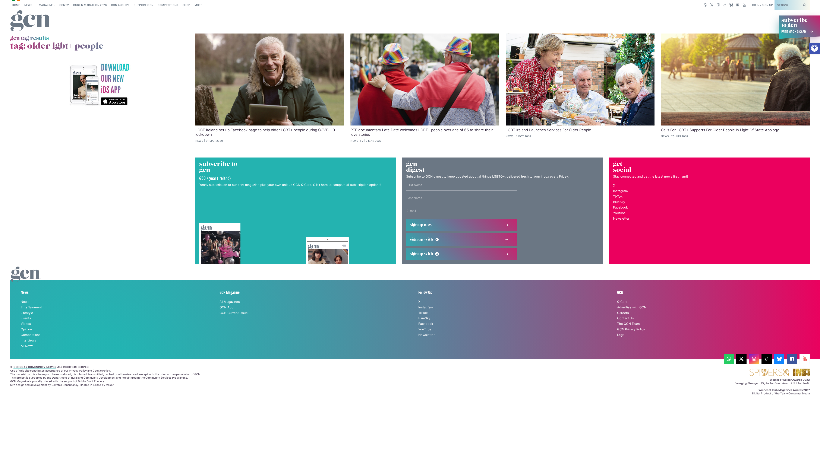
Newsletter (621, 218)
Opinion (26, 329)
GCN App (226, 307)
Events (26, 318)
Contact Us (625, 318)
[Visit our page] (729, 359)
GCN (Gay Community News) (34, 367)
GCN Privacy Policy (631, 329)
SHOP (186, 5)
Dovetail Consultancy (64, 385)
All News (27, 346)
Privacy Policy (78, 370)
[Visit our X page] (711, 5)
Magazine (46, 5)
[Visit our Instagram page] (718, 5)
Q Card (622, 302)
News (28, 5)
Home (16, 5)
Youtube (619, 213)
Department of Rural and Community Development (84, 377)
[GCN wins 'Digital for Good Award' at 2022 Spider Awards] (769, 373)
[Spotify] (99, 85)
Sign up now (421, 225)
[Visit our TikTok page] (724, 5)
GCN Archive (120, 5)
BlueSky (619, 202)
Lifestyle (27, 313)
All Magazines (230, 302)
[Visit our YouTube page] (744, 5)
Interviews (28, 340)
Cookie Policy (101, 370)
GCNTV (64, 5)
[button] (814, 48)
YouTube (424, 329)
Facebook (620, 207)
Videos (26, 324)
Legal (621, 335)
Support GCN (143, 5)
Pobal (125, 377)
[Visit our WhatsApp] (705, 5)
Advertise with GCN (631, 307)
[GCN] (25, 278)
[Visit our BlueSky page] (731, 5)
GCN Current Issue (234, 313)
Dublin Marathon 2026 (90, 5)
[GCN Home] (30, 21)
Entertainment (31, 307)
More (198, 5)
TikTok (617, 196)
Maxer (109, 385)
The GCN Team (628, 324)
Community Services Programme (166, 377)
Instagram (620, 191)
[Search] (804, 5)
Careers (623, 313)
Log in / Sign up (762, 5)
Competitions (168, 5)
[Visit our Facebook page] (738, 5)
